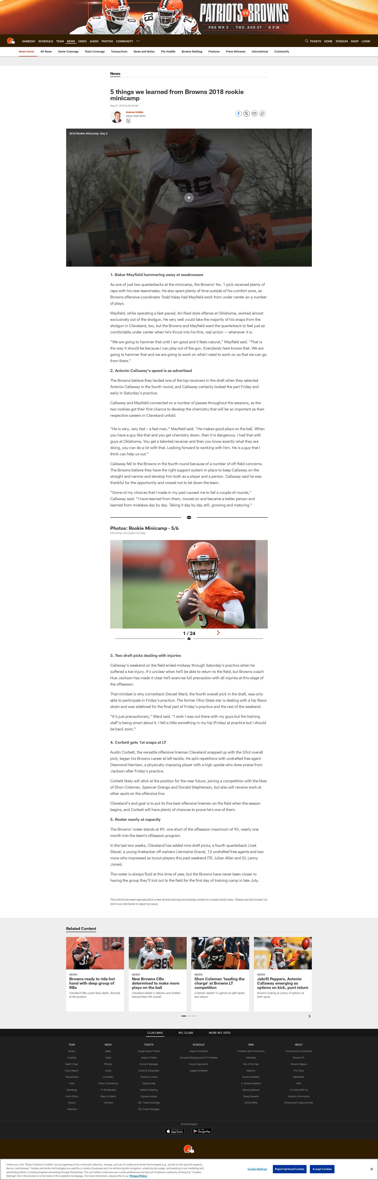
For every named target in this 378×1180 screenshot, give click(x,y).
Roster (71, 1051)
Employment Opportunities (298, 1102)
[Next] (218, 632)
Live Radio (108, 1076)
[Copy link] (262, 113)
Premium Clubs (149, 1076)
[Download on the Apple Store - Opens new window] (175, 1131)
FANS (251, 1044)
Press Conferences (108, 1083)
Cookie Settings (257, 1169)
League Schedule (199, 1070)
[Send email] (254, 115)
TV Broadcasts (108, 1089)
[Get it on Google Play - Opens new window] (202, 1133)
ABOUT (299, 1044)
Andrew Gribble (134, 112)
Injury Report (72, 1070)
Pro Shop (299, 1070)
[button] (189, 197)
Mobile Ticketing (149, 1089)
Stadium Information (299, 1096)
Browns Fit (298, 1057)
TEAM (72, 1044)
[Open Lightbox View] (189, 593)
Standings (71, 1089)
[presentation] (310, 1017)
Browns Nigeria (299, 1064)
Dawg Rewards (251, 1096)
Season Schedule (198, 1051)
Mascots (250, 1070)
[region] (189, 1169)
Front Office (72, 1096)
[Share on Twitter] (246, 115)
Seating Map (149, 1083)
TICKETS (149, 1044)
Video (108, 1057)
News (108, 1051)
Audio (108, 1070)
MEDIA (108, 1044)
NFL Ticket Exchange (149, 1102)
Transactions (72, 1076)
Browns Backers (251, 1076)
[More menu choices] (137, 40)
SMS (298, 1083)
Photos (108, 1064)
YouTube (108, 1102)
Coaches (71, 1057)
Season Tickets (149, 1057)
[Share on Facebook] (238, 115)
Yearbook (72, 1109)
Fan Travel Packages (148, 1109)
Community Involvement (298, 1051)
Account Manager (149, 1064)
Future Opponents (198, 1064)
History (72, 1102)
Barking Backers (251, 1089)
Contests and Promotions (251, 1051)
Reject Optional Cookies (289, 1169)
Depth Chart (71, 1064)
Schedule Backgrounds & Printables (199, 1057)
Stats (72, 1083)
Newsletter (298, 1076)
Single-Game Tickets (149, 1051)
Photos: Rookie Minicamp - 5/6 (144, 528)
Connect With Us (299, 1089)
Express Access (149, 1096)
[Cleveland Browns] (189, 1149)
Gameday (251, 1057)
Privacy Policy (138, 1175)
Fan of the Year (251, 1064)
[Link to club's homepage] (11, 40)
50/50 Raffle (251, 1102)
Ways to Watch (108, 1096)
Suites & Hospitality (148, 1070)
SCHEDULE (199, 1044)
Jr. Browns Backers (251, 1083)
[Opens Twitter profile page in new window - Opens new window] (128, 121)
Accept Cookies (322, 1169)
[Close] (371, 1169)
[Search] (306, 40)
